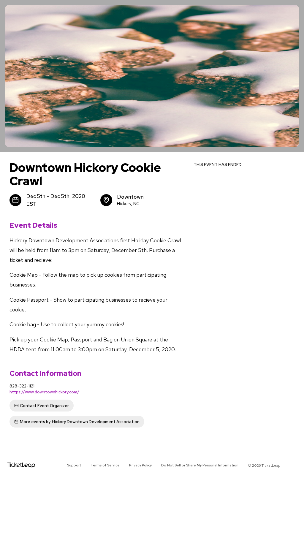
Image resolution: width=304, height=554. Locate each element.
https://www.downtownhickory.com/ (44, 392)
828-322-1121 (22, 386)
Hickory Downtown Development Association (80, 421)
